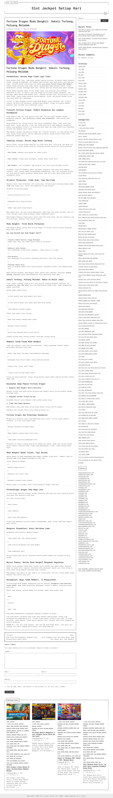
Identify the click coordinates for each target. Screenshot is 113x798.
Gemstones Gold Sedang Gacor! (87, 189)
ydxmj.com (81, 519)
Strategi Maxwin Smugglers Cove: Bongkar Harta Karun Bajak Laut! (43, 734)
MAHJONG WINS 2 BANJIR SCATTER (87, 228)
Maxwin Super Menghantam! (85, 242)
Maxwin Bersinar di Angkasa (86, 237)
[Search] (105, 13)
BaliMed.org (82, 535)
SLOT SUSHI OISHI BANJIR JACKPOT (87, 418)
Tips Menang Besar (83, 451)
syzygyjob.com (83, 476)
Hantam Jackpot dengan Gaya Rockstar (89, 192)
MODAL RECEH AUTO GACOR (85, 261)
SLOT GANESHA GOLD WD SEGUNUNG (87, 395)
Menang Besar (82, 251)
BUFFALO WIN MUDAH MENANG (85, 150)
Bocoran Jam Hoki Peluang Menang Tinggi (90, 139)
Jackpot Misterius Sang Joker (87, 209)
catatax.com (82, 487)
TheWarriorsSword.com (86, 539)
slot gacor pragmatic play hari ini (88, 379)
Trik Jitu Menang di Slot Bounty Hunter (90, 460)
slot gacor (81, 356)
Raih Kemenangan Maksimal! (86, 309)
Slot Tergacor (82, 421)
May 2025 (80, 108)
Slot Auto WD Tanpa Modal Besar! (48, 624)
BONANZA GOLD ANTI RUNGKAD (86, 144)
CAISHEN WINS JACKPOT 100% (86, 156)
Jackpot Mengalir (83, 206)
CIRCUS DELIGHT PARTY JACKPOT (87, 164)
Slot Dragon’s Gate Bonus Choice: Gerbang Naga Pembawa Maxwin (18, 769)
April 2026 (81, 77)
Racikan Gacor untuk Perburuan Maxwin (89, 279)
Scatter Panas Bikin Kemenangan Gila (89, 317)
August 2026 (81, 66)
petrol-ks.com (83, 528)
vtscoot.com (82, 530)
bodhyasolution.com (85, 513)
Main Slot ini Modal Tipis (86, 231)
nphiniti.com (83, 533)
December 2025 (82, 89)
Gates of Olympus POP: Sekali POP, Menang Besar (69, 759)
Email (44, 671)
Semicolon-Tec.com (84, 520)
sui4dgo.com (82, 496)
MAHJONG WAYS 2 (82, 225)
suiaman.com (82, 495)
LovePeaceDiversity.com (86, 484)
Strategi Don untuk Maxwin (86, 435)
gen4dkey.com (83, 508)
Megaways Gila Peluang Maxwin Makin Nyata (90, 245)
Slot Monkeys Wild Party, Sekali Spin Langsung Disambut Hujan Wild (94, 766)
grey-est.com (83, 552)
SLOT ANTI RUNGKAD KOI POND (86, 331)
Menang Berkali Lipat (84, 248)
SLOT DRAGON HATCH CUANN (85, 348)
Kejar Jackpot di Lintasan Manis (87, 214)
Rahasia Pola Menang (84, 306)
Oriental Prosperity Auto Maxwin (87, 266)
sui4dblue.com (83, 491)
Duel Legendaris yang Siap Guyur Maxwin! (90, 172)
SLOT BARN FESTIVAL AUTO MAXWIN (87, 342)
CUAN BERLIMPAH (82, 167)
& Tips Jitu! (82, 122)
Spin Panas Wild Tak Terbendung (87, 429)
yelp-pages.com (83, 561)
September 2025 (82, 97)
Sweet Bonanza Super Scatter (86, 440)
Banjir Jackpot (82, 136)
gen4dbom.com (83, 502)
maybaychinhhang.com (85, 548)
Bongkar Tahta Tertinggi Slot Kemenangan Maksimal (93, 147)
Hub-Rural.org (83, 537)
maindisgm (33, 29)
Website (7, 679)
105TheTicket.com (84, 554)
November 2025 (82, 91)
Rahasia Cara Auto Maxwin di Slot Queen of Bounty (93, 282)
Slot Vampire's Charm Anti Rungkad (88, 423)
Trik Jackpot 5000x (83, 454)
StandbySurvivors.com (86, 544)
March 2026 (81, 80)
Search (80, 18)
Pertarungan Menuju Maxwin (86, 269)
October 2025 (82, 94)
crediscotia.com (84, 485)
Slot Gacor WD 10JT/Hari (85, 384)
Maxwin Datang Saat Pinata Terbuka (88, 239)
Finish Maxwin (82, 175)
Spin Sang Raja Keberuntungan (87, 432)
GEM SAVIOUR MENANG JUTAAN (86, 186)
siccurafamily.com (84, 559)
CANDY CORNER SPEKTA (84, 158)
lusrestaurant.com (84, 515)
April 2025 (81, 111)
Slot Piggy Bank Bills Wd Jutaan (87, 412)
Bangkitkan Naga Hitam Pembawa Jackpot (89, 133)
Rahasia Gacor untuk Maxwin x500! (88, 285)
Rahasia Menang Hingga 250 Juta (87, 298)
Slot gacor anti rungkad (85, 359)
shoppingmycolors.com (86, 472)
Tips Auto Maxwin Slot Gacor (86, 448)
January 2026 (82, 86)
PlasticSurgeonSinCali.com (88, 511)
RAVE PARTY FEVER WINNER (85, 311)
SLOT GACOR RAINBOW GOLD (85, 381)
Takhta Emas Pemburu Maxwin (86, 443)
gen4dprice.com (83, 506)
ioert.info (82, 532)
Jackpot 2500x (82, 203)
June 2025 (81, 105)
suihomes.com (83, 498)
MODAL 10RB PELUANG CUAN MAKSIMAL (88, 258)
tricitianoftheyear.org (86, 522)
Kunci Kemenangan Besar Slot (86, 220)
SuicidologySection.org (86, 550)
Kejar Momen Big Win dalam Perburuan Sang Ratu (92, 217)
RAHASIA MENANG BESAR (84, 295)
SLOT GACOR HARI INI (46, 626)
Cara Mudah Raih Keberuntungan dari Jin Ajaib (91, 161)
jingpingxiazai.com (85, 556)
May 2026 (80, 75)
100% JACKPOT (82, 125)
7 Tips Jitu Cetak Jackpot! (24, 624)
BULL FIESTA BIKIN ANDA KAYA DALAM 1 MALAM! (91, 153)
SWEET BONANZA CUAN (83, 437)
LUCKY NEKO (81, 223)
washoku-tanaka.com (85, 517)
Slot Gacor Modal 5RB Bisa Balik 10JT (89, 373)
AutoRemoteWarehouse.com (87, 524)
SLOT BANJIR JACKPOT (84, 339)
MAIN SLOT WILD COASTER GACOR (87, 234)
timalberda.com (83, 563)
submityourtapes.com (85, 474)
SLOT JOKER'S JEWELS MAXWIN (86, 404)
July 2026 (81, 69)
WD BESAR (80, 462)
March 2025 (81, 114)
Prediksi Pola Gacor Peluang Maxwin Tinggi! (91, 272)
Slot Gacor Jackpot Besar (85, 370)
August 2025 (81, 100)
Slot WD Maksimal (83, 426)
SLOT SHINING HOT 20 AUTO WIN (87, 415)
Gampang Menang (82, 184)
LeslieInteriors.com (85, 557)
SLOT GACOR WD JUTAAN (84, 387)
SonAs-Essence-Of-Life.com (88, 541)
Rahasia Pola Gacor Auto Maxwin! (87, 303)
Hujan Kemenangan (83, 200)
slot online (46, 84)
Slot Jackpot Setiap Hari (56, 8)
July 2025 (81, 103)
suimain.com (82, 500)
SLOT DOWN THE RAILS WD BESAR (87, 345)
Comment (8, 651)
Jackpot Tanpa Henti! (84, 212)
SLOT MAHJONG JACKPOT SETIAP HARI (90, 569)
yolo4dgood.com (83, 478)
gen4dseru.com (83, 504)
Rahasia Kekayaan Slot (84, 287)
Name (7, 671)
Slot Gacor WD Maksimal (85, 390)
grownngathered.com (85, 546)
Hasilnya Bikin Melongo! (85, 195)
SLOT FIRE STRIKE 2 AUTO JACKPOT (87, 351)
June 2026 (81, 72)
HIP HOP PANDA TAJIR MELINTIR (87, 198)
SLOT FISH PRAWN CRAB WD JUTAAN (87, 353)
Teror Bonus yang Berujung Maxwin (88, 446)
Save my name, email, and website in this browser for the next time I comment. (36, 686)
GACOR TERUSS (82, 181)
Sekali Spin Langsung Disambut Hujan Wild (90, 320)
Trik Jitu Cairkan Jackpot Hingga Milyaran (91, 457)
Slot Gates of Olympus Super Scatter (89, 398)
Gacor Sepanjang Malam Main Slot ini (89, 178)
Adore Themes (80, 796)
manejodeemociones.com (86, 526)
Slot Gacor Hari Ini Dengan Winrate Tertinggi (91, 367)
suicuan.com (82, 493)
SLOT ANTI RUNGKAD (83, 328)
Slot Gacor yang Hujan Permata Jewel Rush (90, 393)
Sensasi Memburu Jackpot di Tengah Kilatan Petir (92, 323)
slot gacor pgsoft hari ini (86, 376)
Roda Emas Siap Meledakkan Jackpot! (88, 314)
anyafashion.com (84, 489)
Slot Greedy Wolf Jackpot (85, 401)
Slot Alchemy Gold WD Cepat (86, 325)
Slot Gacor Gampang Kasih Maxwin (25, 626)
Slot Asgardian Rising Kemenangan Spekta (90, 334)
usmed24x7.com (83, 543)
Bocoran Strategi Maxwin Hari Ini (88, 142)
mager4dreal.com (84, 480)
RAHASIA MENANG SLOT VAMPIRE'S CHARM (89, 300)
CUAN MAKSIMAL (82, 170)
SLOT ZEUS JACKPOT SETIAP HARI (89, 570)
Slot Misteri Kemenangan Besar (87, 407)
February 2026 (82, 83)
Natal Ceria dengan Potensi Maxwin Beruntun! (91, 263)
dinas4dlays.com (84, 482)
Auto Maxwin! (82, 131)
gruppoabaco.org (84, 509)
